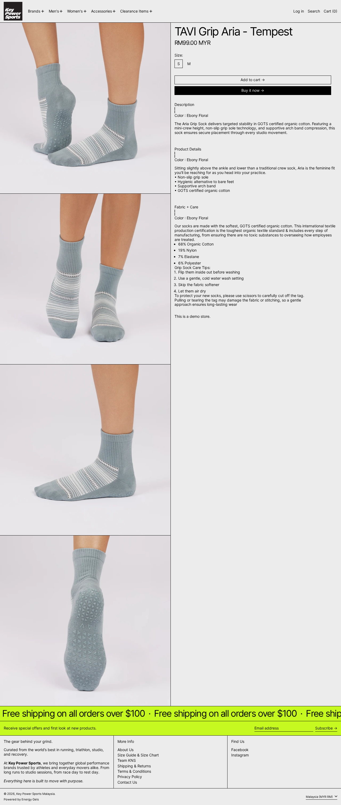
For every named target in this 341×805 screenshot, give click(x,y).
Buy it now (250, 90)
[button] (314, 11)
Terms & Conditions (134, 771)
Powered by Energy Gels (21, 799)
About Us (125, 749)
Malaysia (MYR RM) (320, 796)
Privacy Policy (129, 776)
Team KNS (126, 760)
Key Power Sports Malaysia (35, 794)
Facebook (240, 750)
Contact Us (127, 782)
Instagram (240, 755)
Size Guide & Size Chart (138, 755)
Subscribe (324, 728)
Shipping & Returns (134, 766)
